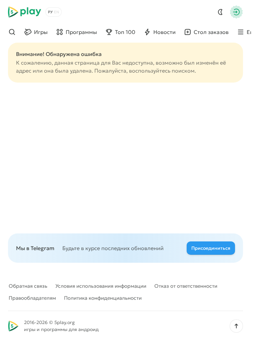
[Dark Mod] (220, 12)
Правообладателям (32, 298)
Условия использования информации (100, 286)
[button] (236, 326)
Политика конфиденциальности (103, 298)
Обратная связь (28, 286)
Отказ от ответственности (185, 286)
